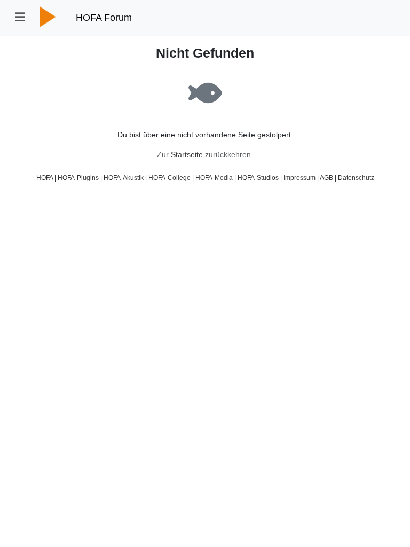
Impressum (299, 177)
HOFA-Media (214, 177)
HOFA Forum (104, 17)
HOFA (44, 177)
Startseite (187, 154)
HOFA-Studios (258, 177)
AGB (326, 177)
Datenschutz (356, 177)
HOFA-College (169, 177)
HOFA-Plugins (78, 177)
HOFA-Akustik (124, 177)
